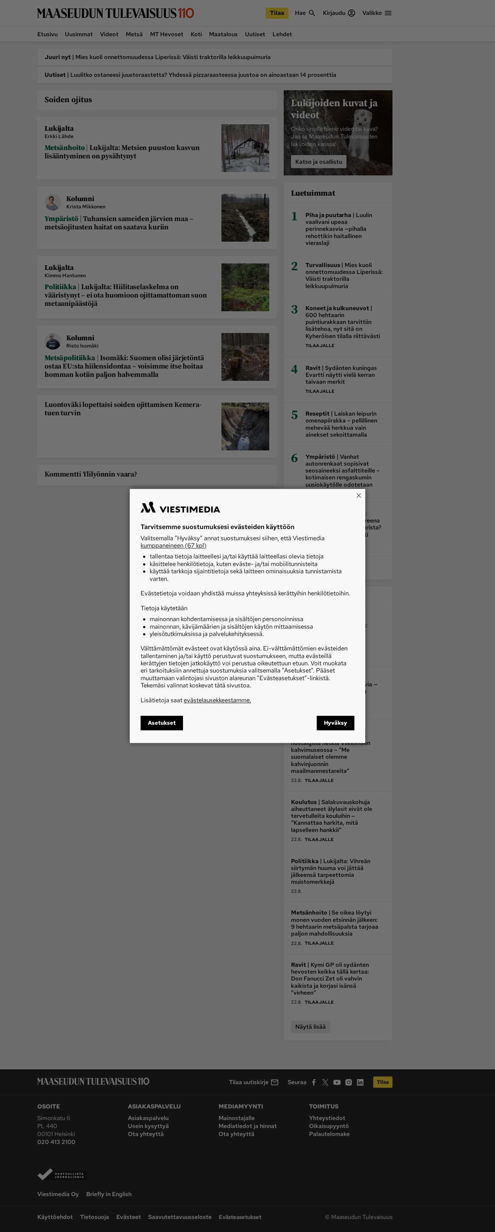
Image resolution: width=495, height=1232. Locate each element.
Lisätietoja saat (196, 700)
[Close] (359, 495)
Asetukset (162, 723)
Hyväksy (335, 723)
